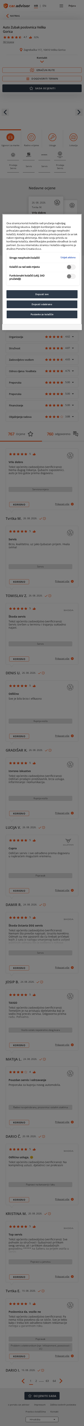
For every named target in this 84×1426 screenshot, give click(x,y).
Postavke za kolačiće (42, 314)
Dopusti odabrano (42, 304)
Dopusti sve (41, 294)
